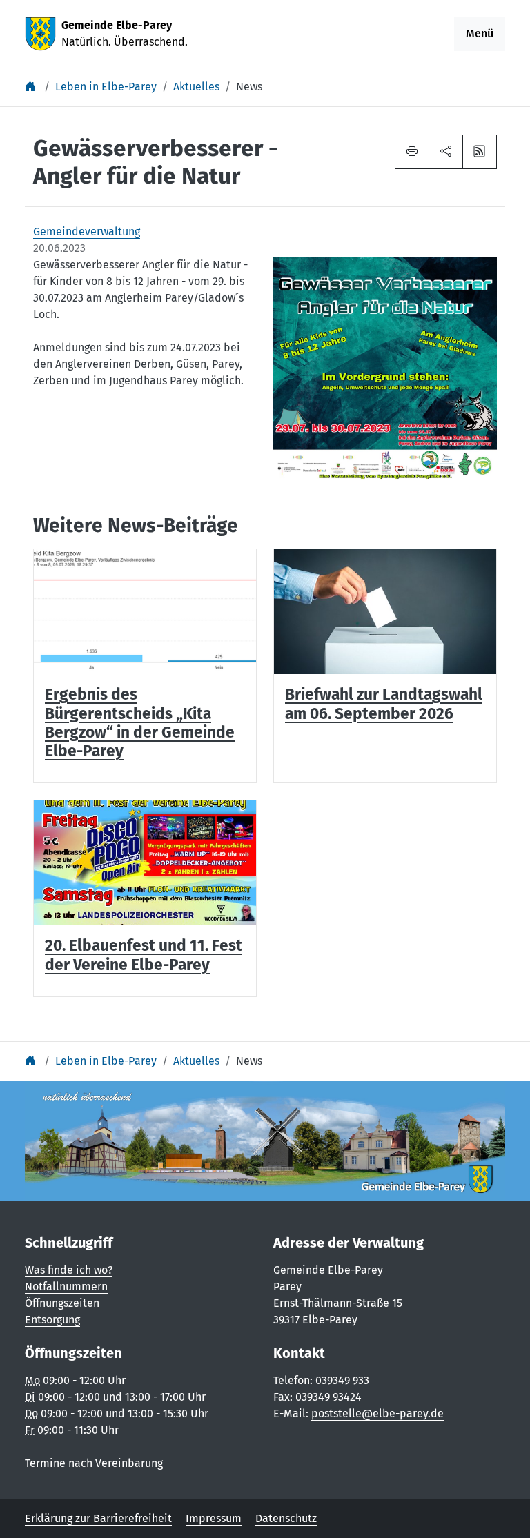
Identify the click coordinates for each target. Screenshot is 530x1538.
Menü (479, 33)
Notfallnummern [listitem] (66, 1286)
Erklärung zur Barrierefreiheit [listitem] (98, 1518)
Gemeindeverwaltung (86, 231)
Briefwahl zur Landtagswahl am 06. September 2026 (383, 703)
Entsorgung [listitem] (52, 1319)
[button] (446, 152)
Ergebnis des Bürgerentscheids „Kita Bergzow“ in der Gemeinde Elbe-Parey (140, 722)
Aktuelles (196, 86)
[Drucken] (412, 152)
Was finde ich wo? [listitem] (68, 1269)
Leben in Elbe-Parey (106, 86)
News (249, 86)
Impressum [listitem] (214, 1518)
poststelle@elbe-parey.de (377, 1413)
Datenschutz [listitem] (286, 1518)
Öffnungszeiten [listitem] (62, 1303)
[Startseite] (32, 86)
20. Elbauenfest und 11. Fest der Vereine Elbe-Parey (143, 955)
